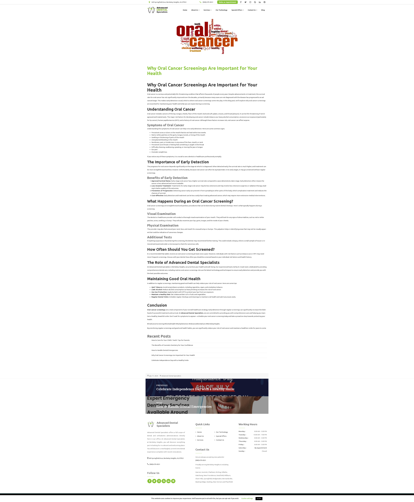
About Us (194, 10)
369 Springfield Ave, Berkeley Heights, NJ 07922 (168, 2)
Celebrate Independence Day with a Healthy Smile (170, 360)
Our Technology (221, 10)
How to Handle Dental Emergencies (164, 350)
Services (207, 10)
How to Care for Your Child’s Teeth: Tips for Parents (170, 340)
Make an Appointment (227, 2)
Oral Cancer (184, 109)
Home (185, 10)
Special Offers (236, 10)
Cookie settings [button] (247, 498)
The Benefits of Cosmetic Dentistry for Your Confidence (172, 345)
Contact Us (252, 10)
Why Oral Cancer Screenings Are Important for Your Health (173, 355)
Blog (263, 10)
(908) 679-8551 (208, 2)
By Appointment (261, 448)
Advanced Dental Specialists (171, 376)
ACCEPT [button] (259, 498)
